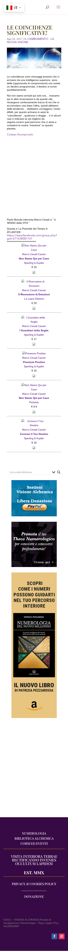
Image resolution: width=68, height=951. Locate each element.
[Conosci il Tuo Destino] (34, 421)
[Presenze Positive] (34, 353)
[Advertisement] (34, 769)
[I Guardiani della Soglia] (34, 317)
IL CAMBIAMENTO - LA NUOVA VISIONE (30, 40)
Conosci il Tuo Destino (34, 434)
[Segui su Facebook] (54, 936)
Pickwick (34, 402)
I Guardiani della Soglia (34, 330)
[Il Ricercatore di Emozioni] (34, 281)
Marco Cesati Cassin (34, 254)
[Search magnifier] (58, 472)
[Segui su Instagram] (62, 936)
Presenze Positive (34, 362)
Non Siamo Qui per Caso (34, 258)
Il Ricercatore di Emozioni (34, 294)
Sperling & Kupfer (34, 262)
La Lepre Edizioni (34, 298)
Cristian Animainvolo (20, 134)
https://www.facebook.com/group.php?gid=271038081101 (32, 237)
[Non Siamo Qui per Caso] (34, 245)
